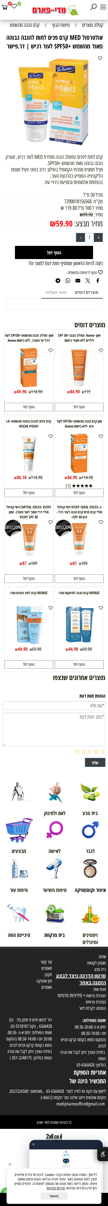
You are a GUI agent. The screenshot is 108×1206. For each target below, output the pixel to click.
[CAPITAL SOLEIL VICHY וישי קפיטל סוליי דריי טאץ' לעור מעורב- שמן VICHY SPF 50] (28, 557)
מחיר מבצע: (88, 224)
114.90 (36, 392)
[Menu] (103, 7)
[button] (79, 407)
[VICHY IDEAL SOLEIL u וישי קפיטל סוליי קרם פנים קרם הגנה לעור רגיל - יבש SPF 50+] (79, 557)
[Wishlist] (14, 7)
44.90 (73, 649)
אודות (102, 956)
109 (84, 563)
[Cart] (5, 7)
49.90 (21, 391)
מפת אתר (99, 989)
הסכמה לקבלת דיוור (92, 1008)
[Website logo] (54, 10)
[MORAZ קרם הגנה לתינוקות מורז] (79, 643)
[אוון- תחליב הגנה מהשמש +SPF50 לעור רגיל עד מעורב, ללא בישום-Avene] (28, 385)
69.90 (87, 649)
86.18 (21, 477)
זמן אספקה (44, 981)
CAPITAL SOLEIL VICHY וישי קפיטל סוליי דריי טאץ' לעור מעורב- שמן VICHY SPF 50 (28, 511)
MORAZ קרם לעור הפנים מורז (28, 592)
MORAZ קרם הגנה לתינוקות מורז (79, 592)
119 (87, 392)
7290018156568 (77, 201)
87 (75, 563)
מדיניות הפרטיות (56, 1188)
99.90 (88, 214)
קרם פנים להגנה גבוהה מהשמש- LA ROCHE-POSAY (28, 424)
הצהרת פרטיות (96, 1002)
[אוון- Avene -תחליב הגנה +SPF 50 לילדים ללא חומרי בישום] (79, 385)
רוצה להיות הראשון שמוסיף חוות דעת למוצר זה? (65, 263)
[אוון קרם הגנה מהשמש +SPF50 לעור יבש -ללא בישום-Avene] (79, 471)
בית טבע (100, 969)
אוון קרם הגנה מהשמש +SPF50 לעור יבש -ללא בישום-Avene (79, 424)
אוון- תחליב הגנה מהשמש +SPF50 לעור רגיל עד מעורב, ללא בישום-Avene (28, 338)
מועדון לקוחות (96, 963)
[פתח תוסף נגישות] (102, 1154)
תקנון (48, 974)
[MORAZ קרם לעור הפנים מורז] (28, 643)
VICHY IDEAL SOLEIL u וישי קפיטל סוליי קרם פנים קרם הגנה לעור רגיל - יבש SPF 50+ (79, 511)
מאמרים (46, 968)
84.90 (75, 391)
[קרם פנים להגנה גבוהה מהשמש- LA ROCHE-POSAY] (29, 471)
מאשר (54, 1196)
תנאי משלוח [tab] (56, 292)
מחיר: (98, 214)
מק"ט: (98, 201)
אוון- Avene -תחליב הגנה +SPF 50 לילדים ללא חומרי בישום (79, 338)
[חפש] (93, 7)
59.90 (64, 223)
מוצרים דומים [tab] (86, 292)
